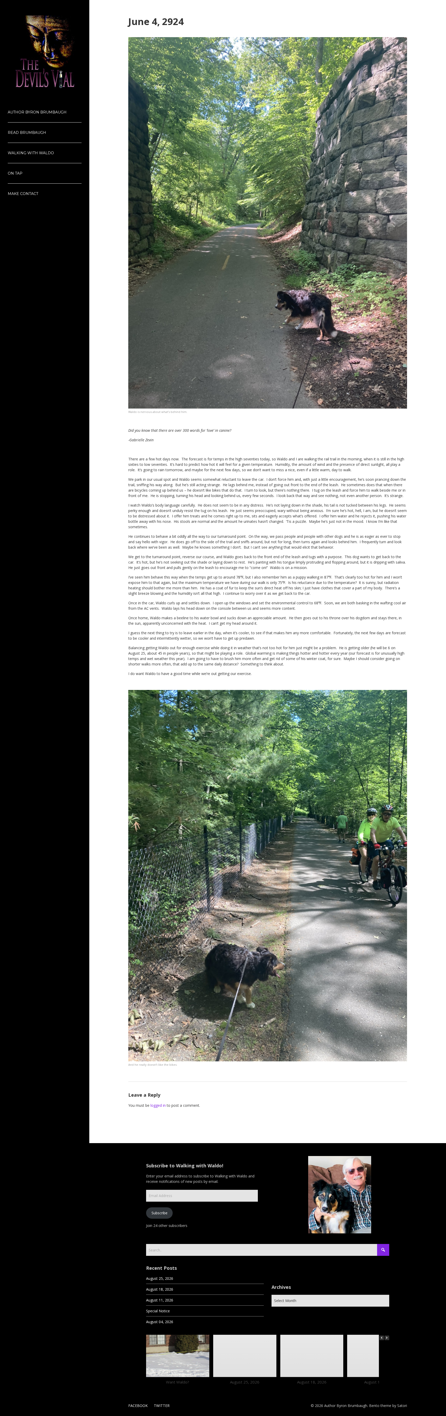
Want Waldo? (177, 1382)
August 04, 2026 (159, 1321)
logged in (158, 1105)
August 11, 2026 (159, 1300)
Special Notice (158, 1310)
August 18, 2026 (159, 1289)
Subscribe (160, 1212)
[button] (387, 1338)
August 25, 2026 (159, 1278)
